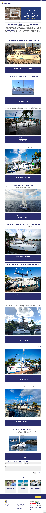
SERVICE (6, 506)
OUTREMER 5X (23, 457)
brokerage (15, 22)
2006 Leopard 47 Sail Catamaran (23, 379)
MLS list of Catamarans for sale (10, 32)
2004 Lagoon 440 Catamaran (23, 297)
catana (18, 22)
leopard (23, 22)
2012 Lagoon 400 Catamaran (23, 340)
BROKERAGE (6, 505)
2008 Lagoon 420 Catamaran (23, 259)
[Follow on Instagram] (41, 0)
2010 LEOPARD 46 (23, 140)
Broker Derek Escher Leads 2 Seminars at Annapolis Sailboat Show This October (10, 489)
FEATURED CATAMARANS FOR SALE (6, 0)
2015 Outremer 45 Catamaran (23, 101)
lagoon (21, 22)
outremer (26, 22)
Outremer (6, 430)
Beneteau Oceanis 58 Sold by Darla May (23, 488)
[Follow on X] (39, 0)
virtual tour (31, 22)
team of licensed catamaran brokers (11, 30)
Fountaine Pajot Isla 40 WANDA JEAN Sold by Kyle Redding (35, 489)
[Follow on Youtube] (40, 0)
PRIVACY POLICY (7, 509)
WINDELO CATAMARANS (8, 504)
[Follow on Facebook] (30, 509)
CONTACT (39, 472)
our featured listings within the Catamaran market (21, 32)
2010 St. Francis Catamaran (23, 179)
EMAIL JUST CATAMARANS (20, 508)
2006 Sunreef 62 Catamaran (23, 217)
